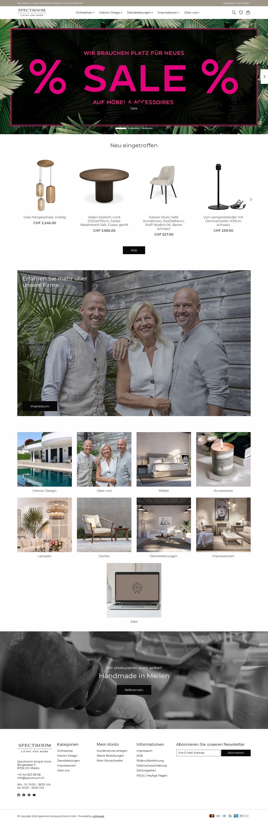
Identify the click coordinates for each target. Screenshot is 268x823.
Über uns (104, 490)
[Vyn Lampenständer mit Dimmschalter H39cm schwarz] (223, 185)
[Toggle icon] (234, 12)
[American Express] (236, 816)
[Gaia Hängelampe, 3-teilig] (44, 185)
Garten (104, 556)
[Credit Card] (230, 816)
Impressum (144, 750)
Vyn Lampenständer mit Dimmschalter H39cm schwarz (223, 220)
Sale (134, 108)
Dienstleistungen (164, 556)
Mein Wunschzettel (110, 760)
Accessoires (223, 490)
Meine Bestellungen (110, 755)
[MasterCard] (211, 816)
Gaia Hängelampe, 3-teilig (45, 217)
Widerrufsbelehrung (150, 760)
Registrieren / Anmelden (236, 3)
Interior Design (45, 490)
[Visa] (217, 816)
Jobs (134, 621)
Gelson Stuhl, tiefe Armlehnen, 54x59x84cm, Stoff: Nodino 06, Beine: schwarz (164, 222)
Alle (134, 250)
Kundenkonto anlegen (112, 750)
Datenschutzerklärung (152, 765)
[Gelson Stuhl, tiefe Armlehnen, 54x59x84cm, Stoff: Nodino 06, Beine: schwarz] (164, 185)
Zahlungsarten (146, 770)
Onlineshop (65, 750)
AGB (140, 755)
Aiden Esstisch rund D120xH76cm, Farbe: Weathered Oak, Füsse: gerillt (104, 220)
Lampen (44, 556)
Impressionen (223, 556)
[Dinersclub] (224, 816)
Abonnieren (236, 752)
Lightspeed (98, 816)
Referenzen (134, 690)
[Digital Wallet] (244, 816)
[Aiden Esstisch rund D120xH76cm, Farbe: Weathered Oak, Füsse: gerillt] (104, 185)
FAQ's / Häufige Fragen (152, 775)
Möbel (164, 490)
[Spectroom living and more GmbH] (31, 12)
